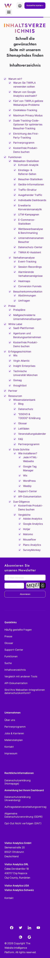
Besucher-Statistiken (30, 179)
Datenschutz (25, 409)
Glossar (22, 423)
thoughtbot (20, 385)
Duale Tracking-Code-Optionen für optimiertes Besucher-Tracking (27, 124)
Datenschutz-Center (30, 247)
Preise (11, 305)
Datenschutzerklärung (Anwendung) (17, 798)
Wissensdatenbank (24, 399)
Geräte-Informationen (31, 184)
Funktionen (15, 157)
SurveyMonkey (32, 550)
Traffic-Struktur (27, 189)
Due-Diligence (21, 501)
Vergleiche (24, 514)
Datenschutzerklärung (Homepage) (17, 782)
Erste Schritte (21, 449)
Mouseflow (29, 539)
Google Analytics (33, 523)
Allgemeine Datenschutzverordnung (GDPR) (23, 815)
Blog (20, 403)
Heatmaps (24, 281)
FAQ (20, 439)
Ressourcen (15, 395)
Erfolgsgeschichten (19, 351)
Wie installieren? (27, 453)
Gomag (17, 380)
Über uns (9, 720)
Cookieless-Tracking (25, 110)
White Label (15, 324)
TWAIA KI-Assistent (29, 252)
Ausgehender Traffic (30, 195)
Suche (8, 663)
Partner (12, 390)
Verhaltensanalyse (24, 257)
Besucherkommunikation (27, 291)
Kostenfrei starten (34, 5)
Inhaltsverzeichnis (15, 669)
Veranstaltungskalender (32, 433)
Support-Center (27, 491)
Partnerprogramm (23, 142)
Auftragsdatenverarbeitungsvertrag (25, 806)
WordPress (29, 480)
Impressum (10, 753)
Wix (15, 355)
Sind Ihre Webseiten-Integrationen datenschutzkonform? (24, 691)
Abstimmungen (27, 295)
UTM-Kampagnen (28, 214)
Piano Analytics (32, 544)
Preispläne (19, 309)
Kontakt (9, 746)
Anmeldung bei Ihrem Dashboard (24, 790)
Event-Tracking (27, 261)
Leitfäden (23, 428)
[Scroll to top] (43, 942)
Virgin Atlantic (21, 360)
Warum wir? (15, 78)
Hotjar (26, 529)
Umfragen (24, 300)
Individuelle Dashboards (32, 200)
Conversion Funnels (29, 286)
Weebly (27, 485)
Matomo (28, 534)
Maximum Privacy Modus (27, 115)
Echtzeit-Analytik (28, 164)
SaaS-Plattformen (23, 328)
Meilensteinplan (13, 740)
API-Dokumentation (29, 496)
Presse (8, 636)
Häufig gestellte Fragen (18, 629)
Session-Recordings (30, 266)
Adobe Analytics (32, 518)
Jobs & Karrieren (14, 733)
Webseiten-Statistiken (26, 161)
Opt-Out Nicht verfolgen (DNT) (23, 823)
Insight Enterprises (24, 365)
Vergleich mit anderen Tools (20, 676)
